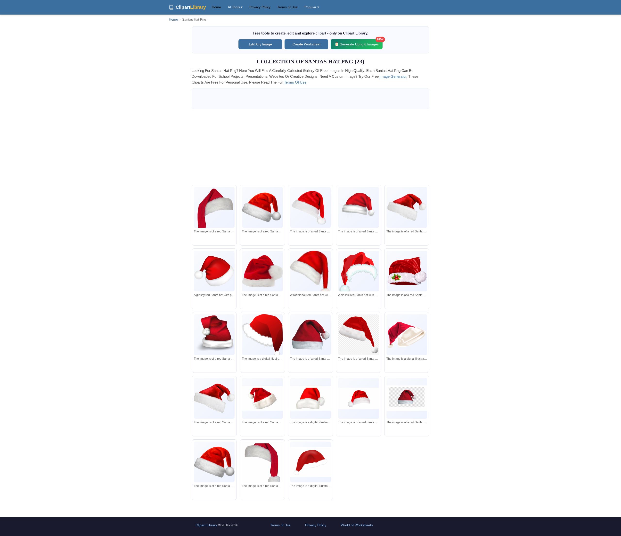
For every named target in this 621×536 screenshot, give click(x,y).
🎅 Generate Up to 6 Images (359, 42)
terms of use (295, 82)
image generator (393, 76)
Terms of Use (287, 7)
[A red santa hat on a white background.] (310, 462)
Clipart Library (206, 525)
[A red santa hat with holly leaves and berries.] (406, 271)
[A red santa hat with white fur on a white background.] (262, 335)
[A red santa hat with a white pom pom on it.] (214, 334)
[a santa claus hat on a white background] (310, 398)
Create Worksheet (306, 44)
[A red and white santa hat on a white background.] (310, 207)
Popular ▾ (311, 7)
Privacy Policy (259, 7)
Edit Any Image (260, 44)
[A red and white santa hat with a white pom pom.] (214, 216)
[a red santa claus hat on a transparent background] (358, 335)
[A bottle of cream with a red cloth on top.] (406, 335)
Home (216, 7)
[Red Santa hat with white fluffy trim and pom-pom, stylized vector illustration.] (358, 274)
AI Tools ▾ (235, 7)
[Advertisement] (310, 147)
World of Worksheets (357, 525)
